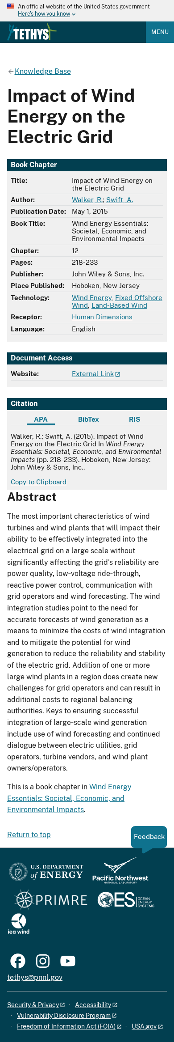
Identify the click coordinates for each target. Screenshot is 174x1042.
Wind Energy (92, 297)
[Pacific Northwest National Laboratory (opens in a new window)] (117, 874)
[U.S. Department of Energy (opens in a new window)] (46, 874)
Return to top (29, 834)
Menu (160, 32)
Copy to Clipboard (38, 482)
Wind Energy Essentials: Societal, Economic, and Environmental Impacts (69, 798)
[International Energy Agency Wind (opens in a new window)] (18, 924)
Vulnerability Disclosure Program (64, 1015)
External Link (93, 373)
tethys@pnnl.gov (34, 977)
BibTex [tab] (88, 419)
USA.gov (144, 1026)
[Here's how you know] (87, 10)
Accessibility (93, 1004)
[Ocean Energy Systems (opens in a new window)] (126, 900)
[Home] (32, 32)
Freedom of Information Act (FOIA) (66, 1026)
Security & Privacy (33, 1004)
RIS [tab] (134, 419)
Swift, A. (119, 199)
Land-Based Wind (119, 305)
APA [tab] (41, 419)
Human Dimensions (102, 317)
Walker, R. (87, 199)
